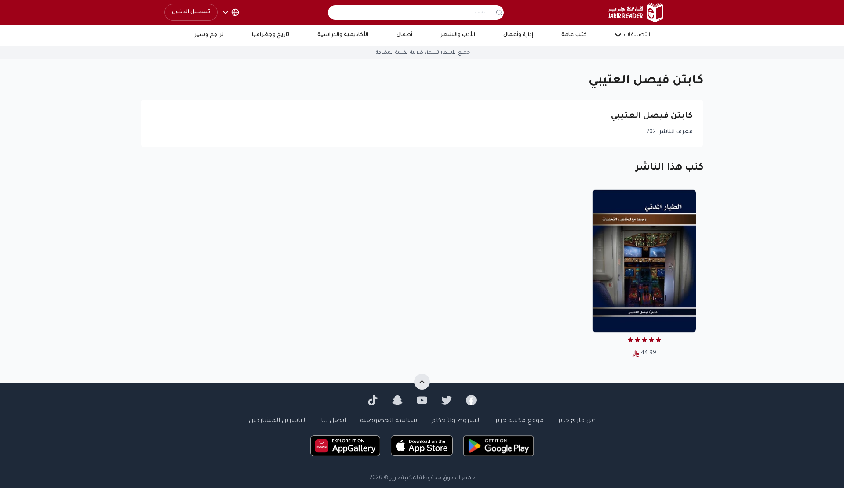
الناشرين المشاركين (278, 421)
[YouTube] (422, 400)
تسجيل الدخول (191, 12)
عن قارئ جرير (576, 421)
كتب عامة (574, 35)
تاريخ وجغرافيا (270, 35)
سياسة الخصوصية (388, 421)
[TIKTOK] (373, 400)
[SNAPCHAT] (397, 400)
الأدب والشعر (457, 35)
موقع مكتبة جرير (519, 421)
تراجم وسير (209, 35)
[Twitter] (447, 400)
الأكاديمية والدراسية (342, 35)
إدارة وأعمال (518, 35)
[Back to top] (422, 382)
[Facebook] (471, 400)
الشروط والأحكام (456, 421)
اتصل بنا (333, 421)
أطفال (404, 35)
